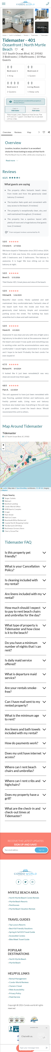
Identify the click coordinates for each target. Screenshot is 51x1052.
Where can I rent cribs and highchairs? (22, 782)
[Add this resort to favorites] (16, 49)
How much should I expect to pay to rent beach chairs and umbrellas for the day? (23, 611)
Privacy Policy (15, 993)
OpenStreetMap (21, 488)
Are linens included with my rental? (23, 595)
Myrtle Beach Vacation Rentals (22, 909)
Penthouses (14, 905)
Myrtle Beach (15, 962)
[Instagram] (32, 882)
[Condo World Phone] (47, 3)
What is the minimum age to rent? (22, 717)
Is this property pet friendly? (17, 554)
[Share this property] (22, 49)
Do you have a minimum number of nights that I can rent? (23, 646)
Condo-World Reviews (19, 982)
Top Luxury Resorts (17, 924)
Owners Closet (15, 986)
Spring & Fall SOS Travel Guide (22, 932)
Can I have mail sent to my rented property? (22, 703)
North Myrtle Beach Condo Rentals (24, 897)
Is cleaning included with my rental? (21, 582)
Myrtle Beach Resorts (18, 901)
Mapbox (5, 490)
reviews (18, 132)
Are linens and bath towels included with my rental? (22, 731)
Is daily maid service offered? (18, 662)
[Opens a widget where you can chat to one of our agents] (34, 1037)
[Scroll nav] (39, 132)
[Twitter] (25, 882)
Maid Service (14, 997)
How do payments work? (21, 743)
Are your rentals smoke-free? (21, 689)
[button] (9, 470)
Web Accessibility (16, 989)
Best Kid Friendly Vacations (21, 928)
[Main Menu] (3, 3)
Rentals (26, 35)
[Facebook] (18, 882)
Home (4, 35)
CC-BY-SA (39, 488)
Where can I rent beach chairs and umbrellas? (20, 769)
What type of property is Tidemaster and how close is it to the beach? (22, 628)
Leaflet (4, 488)
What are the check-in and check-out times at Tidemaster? (22, 812)
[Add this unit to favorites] (43, 132)
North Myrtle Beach (15, 35)
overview (7, 132)
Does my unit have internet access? (23, 755)
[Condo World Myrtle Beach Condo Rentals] (25, 875)
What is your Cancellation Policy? (22, 568)
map (29, 132)
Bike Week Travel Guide (19, 939)
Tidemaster (34, 35)
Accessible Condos (17, 936)
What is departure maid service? (21, 676)
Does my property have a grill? (22, 796)
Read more (10, 160)
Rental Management (17, 978)
